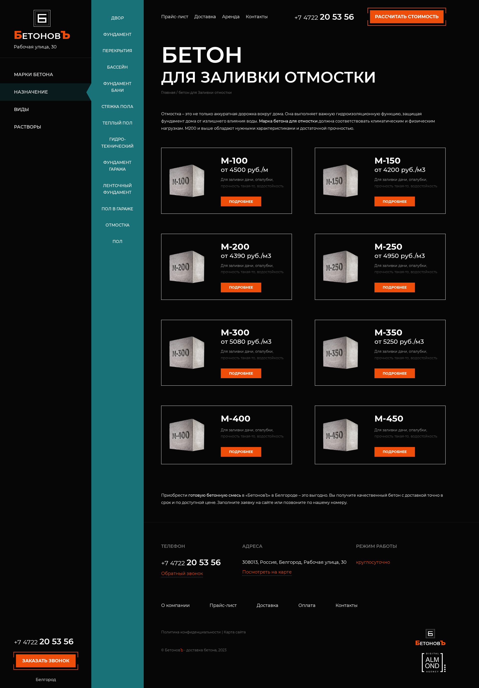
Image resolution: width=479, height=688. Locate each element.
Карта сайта (235, 632)
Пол (117, 241)
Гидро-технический (117, 142)
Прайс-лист (174, 16)
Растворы (27, 127)
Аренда (231, 16)
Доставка (205, 16)
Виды (21, 109)
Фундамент (117, 34)
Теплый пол (117, 123)
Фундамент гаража (117, 166)
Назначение (31, 92)
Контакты (257, 16)
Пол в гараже (117, 209)
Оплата (307, 605)
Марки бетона (33, 74)
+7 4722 (44, 642)
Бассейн (117, 67)
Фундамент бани (117, 87)
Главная (168, 92)
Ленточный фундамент (117, 189)
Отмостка (117, 225)
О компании (175, 605)
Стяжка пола (117, 106)
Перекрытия (117, 50)
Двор (117, 18)
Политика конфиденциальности (191, 632)
